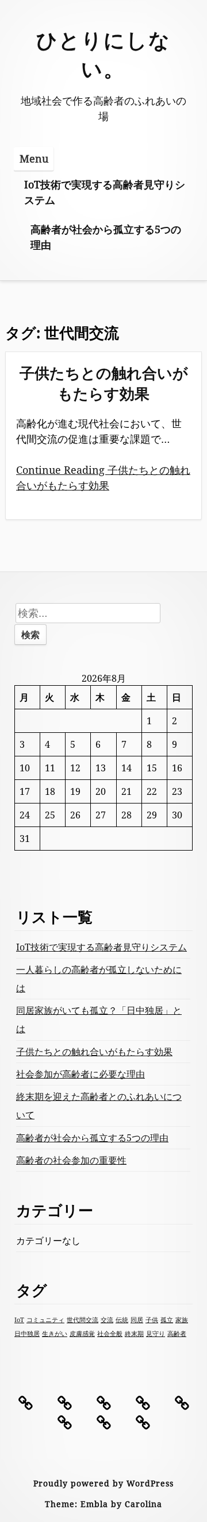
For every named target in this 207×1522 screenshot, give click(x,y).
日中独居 (27, 1334)
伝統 (122, 1320)
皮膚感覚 (82, 1334)
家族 (181, 1320)
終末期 (134, 1334)
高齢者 (176, 1334)
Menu (34, 158)
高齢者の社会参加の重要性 (71, 1160)
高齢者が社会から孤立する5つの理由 (105, 237)
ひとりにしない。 (103, 54)
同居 (137, 1320)
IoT (19, 1320)
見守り (155, 1334)
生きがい (54, 1334)
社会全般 (109, 1334)
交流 (107, 1320)
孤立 (166, 1320)
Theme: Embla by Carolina (103, 1503)
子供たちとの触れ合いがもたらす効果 (104, 383)
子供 (151, 1320)
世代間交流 (82, 1320)
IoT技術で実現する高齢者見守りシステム (104, 192)
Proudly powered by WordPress (103, 1483)
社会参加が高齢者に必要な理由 (80, 1074)
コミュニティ (45, 1320)
